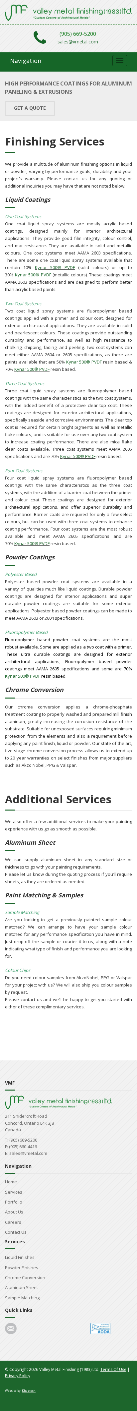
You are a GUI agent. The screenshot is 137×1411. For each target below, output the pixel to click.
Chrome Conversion (25, 1277)
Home (11, 1182)
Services (13, 1192)
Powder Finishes (21, 1267)
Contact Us (16, 1232)
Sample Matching (22, 1298)
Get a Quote (30, 108)
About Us (14, 1212)
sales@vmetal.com (78, 41)
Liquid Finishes (20, 1257)
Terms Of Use (113, 1369)
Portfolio (13, 1202)
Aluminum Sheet (21, 1287)
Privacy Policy (17, 1376)
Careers (13, 1222)
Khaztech (29, 1390)
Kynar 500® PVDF (55, 267)
